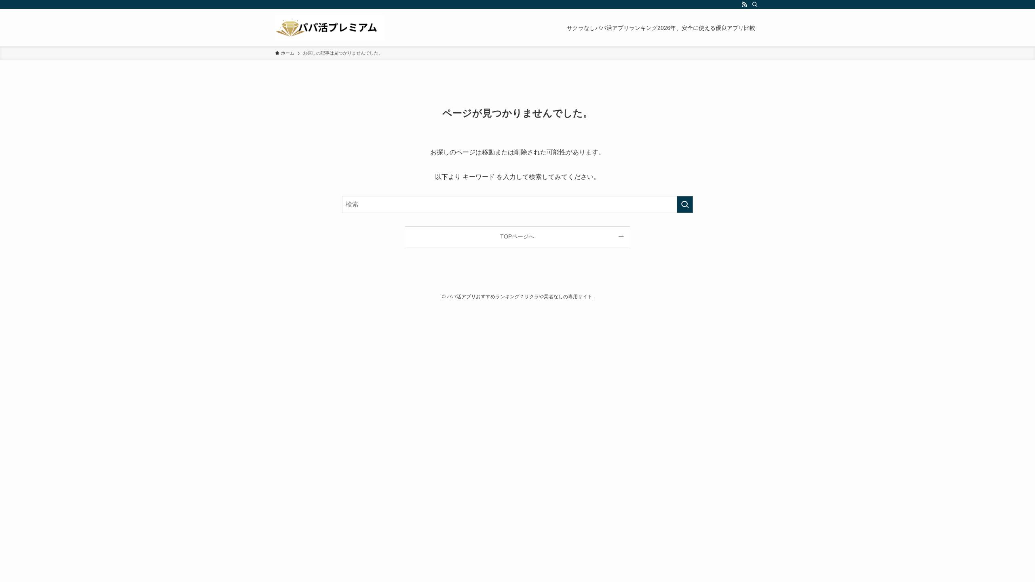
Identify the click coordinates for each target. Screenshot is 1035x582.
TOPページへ (517, 236)
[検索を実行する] (685, 204)
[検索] (755, 4)
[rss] (744, 4)
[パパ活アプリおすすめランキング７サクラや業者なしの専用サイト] (329, 27)
